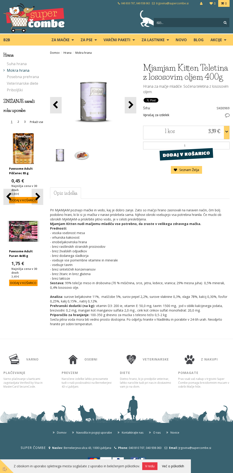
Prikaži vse (36, 122)
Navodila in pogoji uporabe (94, 433)
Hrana (67, 53)
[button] (37, 197)
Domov (55, 53)
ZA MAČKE (60, 39)
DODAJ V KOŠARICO (186, 154)
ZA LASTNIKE (153, 39)
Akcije (216, 39)
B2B (6, 39)
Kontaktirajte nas (132, 433)
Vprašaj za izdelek (156, 115)
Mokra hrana (18, 70)
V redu (149, 466)
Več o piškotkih (173, 466)
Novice (174, 433)
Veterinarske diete (22, 83)
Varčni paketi (117, 39)
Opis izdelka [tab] (65, 193)
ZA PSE (86, 39)
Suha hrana (17, 63)
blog (199, 39)
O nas (157, 433)
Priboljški (15, 89)
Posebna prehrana (23, 76)
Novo (181, 39)
